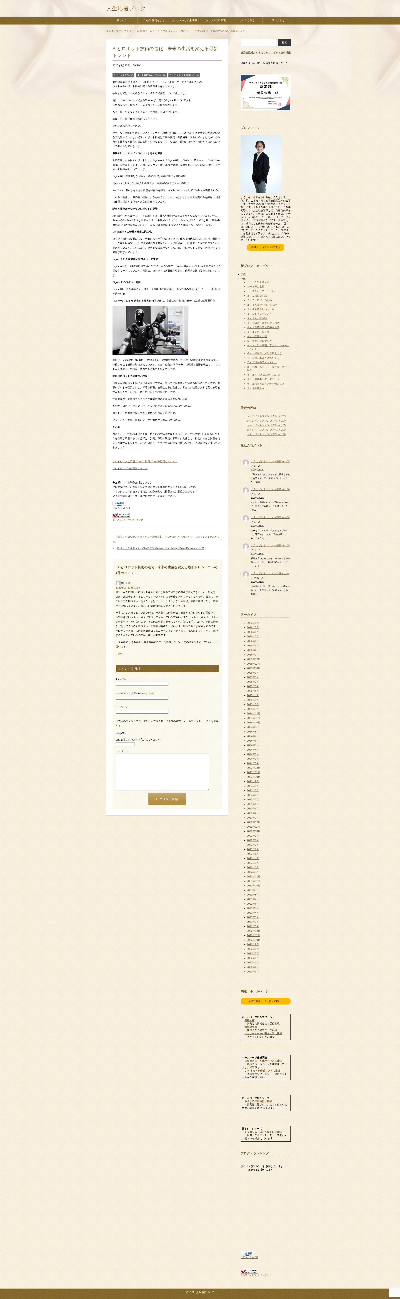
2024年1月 (253, 763)
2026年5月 (253, 636)
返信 (120, 653)
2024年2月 (253, 758)
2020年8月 (253, 949)
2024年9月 (253, 727)
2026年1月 (253, 654)
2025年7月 (253, 681)
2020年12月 (253, 931)
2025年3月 (253, 700)
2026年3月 (253, 645)
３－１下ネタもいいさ (259, 313)
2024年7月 (253, 736)
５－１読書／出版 (257, 336)
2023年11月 (253, 772)
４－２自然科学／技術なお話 (151, 75)
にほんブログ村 (121, 508)
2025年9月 (253, 672)
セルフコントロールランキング (127, 519)
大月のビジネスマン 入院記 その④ (266, 420)
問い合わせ (278, 20)
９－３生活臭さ (255, 388)
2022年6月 (253, 849)
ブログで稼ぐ (247, 20)
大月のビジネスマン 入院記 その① (266, 434)
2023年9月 (253, 781)
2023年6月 (253, 795)
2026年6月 (253, 632)
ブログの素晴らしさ (153, 20)
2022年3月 (253, 863)
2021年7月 (253, 899)
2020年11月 (253, 935)
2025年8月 (253, 677)
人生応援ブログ (126, 8)
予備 (243, 274)
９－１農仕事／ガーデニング (263, 379)
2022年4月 (253, 858)
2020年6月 (253, 958)
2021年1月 (253, 926)
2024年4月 (253, 749)
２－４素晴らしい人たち (260, 309)
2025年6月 (253, 686)
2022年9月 (253, 835)
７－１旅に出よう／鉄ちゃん (263, 357)
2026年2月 (253, 650)
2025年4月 (253, 695)
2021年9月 (253, 890)
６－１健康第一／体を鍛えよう (264, 353)
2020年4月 (253, 967)
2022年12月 (253, 822)
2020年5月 (253, 962)
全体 (243, 278)
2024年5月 (253, 745)
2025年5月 (253, 691)
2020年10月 (253, 940)
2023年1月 (253, 817)
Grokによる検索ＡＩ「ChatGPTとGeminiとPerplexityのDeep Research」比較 (160, 548)
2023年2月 (253, 813)
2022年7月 (253, 845)
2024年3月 (253, 754)
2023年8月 (253, 786)
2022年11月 (253, 826)
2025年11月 (253, 663)
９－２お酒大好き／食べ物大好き (265, 383)
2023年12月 (253, 768)
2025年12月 (253, 659)
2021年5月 (253, 908)
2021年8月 (253, 894)
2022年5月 (253, 854)
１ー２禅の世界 (255, 286)
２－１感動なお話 (257, 295)
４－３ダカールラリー (259, 332)
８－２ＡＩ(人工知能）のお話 (184, 75)
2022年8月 (253, 840)
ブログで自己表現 (216, 20)
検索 (284, 42)
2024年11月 (253, 718)
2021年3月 (253, 917)
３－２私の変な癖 (257, 318)
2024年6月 (253, 740)
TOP (120, 31)
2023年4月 (253, 804)
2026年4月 (253, 641)
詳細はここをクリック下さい (265, 247)
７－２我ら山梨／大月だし (262, 362)
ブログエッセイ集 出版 (184, 20)
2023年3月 (253, 808)
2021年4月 (253, 912)
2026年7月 (253, 627)
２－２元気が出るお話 (259, 300)
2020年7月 (253, 953)
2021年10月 (253, 885)
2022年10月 (253, 831)
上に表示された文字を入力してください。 (139, 739)
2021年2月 (253, 921)
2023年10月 (253, 777)
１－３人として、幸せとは (262, 291)
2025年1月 (253, 709)
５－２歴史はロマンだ (259, 341)
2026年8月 (253, 623)
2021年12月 (253, 876)
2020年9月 (253, 944)
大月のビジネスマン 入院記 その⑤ (266, 416)
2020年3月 (253, 971)
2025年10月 (253, 668)
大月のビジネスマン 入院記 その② (266, 429)
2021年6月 (253, 903)
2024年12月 (253, 713)
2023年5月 (253, 799)
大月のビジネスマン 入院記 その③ (266, 425)
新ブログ (122, 20)
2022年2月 (253, 867)
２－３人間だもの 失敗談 (262, 304)
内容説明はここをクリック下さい (265, 1001)
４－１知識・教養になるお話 (263, 323)
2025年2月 (253, 704)
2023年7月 (253, 790)
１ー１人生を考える (123, 75)
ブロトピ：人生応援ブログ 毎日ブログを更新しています (145, 461)
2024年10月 (253, 722)
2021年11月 (253, 881)
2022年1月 (253, 872)
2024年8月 (253, 731)
